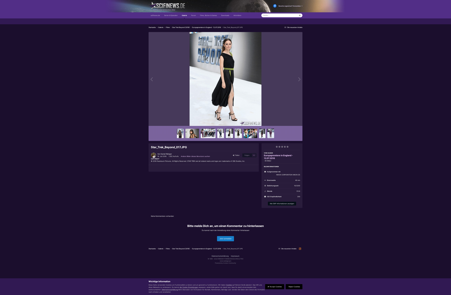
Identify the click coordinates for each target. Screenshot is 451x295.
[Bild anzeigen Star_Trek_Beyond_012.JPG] (270, 133)
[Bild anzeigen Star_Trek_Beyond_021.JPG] (208, 133)
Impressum (235, 256)
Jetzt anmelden (225, 239)
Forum (193, 15)
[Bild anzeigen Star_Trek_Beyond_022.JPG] (192, 133)
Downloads (225, 15)
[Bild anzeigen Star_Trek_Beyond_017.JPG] (229, 133)
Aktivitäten (237, 15)
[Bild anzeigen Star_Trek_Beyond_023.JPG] (180, 133)
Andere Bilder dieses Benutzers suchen (195, 156)
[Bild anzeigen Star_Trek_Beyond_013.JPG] (262, 133)
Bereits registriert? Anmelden (290, 6)
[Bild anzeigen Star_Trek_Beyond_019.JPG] (220, 133)
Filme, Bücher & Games (208, 15)
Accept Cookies (275, 287)
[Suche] (299, 15)
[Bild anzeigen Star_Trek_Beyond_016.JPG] (238, 133)
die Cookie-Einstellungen (189, 287)
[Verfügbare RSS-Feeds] (300, 248)
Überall (291, 15)
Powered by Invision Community (225, 263)
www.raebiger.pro (225, 261)
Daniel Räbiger (166, 154)
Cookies (229, 285)
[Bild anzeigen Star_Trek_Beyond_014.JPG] (250, 133)
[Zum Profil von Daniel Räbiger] (153, 155)
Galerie (184, 15)
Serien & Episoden (171, 15)
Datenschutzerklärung (220, 256)
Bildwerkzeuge (291, 122)
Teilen (236, 155)
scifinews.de (155, 15)
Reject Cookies (294, 287)
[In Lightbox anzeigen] (225, 79)
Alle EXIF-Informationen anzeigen (282, 204)
